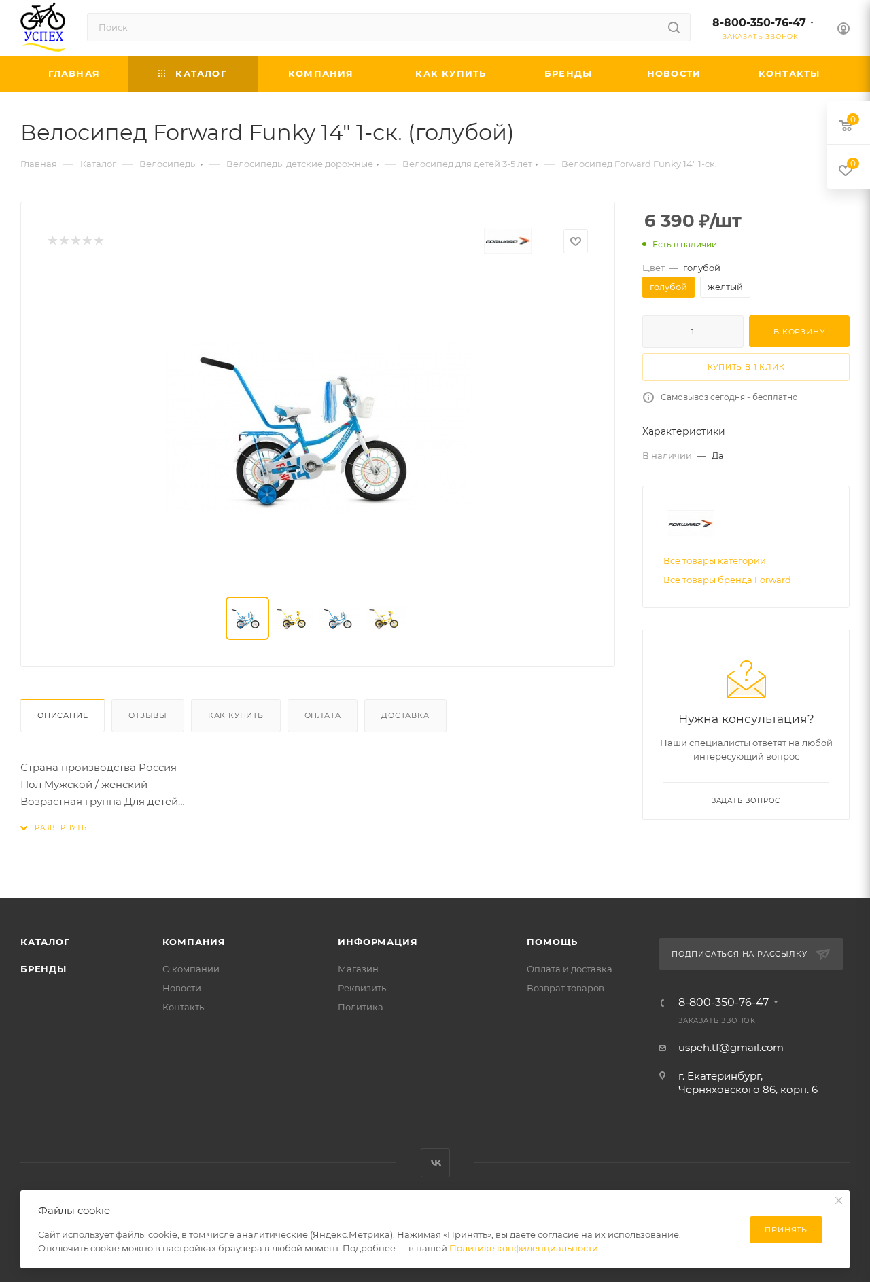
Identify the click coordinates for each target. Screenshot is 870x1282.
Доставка (405, 715)
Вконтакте (435, 1162)
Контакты (184, 1006)
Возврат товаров (565, 987)
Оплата (322, 715)
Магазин (358, 968)
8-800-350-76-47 (759, 22)
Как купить (236, 715)
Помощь (552, 941)
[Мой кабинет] (843, 30)
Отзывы (147, 715)
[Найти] (674, 27)
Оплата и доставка (569, 968)
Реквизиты (363, 987)
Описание (62, 715)
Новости (181, 987)
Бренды (43, 968)
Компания (194, 941)
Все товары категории (714, 560)
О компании (191, 968)
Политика (360, 1006)
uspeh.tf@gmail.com (731, 1047)
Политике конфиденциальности (523, 1248)
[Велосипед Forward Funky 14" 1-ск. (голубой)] (318, 427)
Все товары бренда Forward (727, 579)
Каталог (45, 941)
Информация (377, 941)
